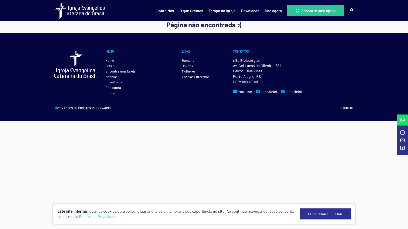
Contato (111, 93)
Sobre (109, 66)
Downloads (250, 10)
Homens (188, 60)
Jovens (187, 66)
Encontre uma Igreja (318, 10)
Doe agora (273, 10)
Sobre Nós (165, 10)
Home (109, 60)
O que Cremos (191, 10)
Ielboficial (268, 91)
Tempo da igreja (222, 10)
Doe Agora (113, 87)
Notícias (111, 77)
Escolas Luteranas (196, 77)
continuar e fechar (325, 214)
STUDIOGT (347, 108)
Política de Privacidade (98, 216)
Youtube (244, 91)
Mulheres (189, 71)
